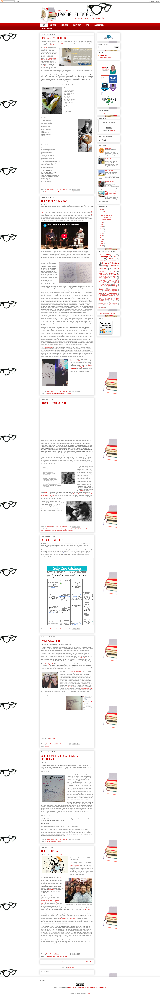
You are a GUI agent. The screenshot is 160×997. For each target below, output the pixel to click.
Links (111, 259)
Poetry (74, 191)
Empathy (59, 841)
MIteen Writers (103, 303)
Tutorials (111, 299)
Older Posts (89, 962)
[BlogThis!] (74, 190)
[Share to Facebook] (77, 190)
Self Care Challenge (52, 540)
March (103, 211)
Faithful (43, 65)
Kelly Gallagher (78, 360)
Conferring (54, 393)
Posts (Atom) (70, 967)
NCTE (99, 290)
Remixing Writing (109, 181)
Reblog (105, 304)
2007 (101, 246)
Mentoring (64, 191)
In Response (48, 530)
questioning (115, 305)
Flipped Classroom (103, 277)
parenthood (59, 530)
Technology (64, 956)
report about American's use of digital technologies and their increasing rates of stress (51, 902)
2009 (101, 241)
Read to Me (108, 148)
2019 (101, 222)
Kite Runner (115, 289)
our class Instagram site (86, 688)
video (106, 300)
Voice (109, 286)
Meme (110, 303)
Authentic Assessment (50, 529)
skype (101, 300)
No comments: (63, 189)
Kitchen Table (51, 44)
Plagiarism (115, 303)
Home (44, 25)
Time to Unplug (49, 851)
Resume (110, 304)
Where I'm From (109, 170)
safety (99, 307)
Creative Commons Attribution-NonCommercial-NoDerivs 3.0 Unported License (87, 987)
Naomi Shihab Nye (87, 214)
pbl (110, 305)
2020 (101, 209)
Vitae (88, 25)
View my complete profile (104, 57)
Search (99, 305)
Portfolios (100, 304)
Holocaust (108, 289)
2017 (101, 226)
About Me (53, 25)
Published (114, 285)
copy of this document (64, 552)
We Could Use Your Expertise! (110, 159)
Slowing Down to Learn (54, 403)
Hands (46, 492)
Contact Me (64, 25)
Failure (110, 288)
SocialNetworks (102, 286)
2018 (101, 224)
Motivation (114, 294)
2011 (101, 237)
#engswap (111, 300)
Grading (102, 284)
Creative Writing (48, 191)
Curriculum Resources (80, 529)
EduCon (104, 293)
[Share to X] (76, 190)
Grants (111, 302)
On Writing (70, 191)
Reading (47, 746)
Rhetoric (115, 304)
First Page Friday (49, 664)
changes (117, 299)
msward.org (52, 738)
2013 (101, 235)
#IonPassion (106, 290)
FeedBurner (112, 130)
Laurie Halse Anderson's (75, 671)
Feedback (110, 283)
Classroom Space (108, 291)
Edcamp (100, 302)
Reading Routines (50, 640)
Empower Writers (57, 191)
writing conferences (48, 347)
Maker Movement (105, 296)
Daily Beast (59, 854)
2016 (101, 229)
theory (103, 307)
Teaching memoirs (102, 295)
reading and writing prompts (59, 43)
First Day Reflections (113, 293)
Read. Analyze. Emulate (53, 38)
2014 (101, 233)
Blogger (88, 993)
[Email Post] (69, 189)
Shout (64, 673)
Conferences (48, 393)
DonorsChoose (62, 918)
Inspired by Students (106, 273)
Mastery (109, 284)
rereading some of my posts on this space (72, 253)
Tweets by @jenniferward (104, 113)
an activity (44, 47)
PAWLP (117, 283)
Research (114, 279)
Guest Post (116, 302)
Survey (106, 299)
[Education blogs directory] (105, 334)
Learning (54, 530)
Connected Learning (61, 529)
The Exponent (51, 889)
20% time (112, 271)
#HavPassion (105, 276)
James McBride (75, 214)
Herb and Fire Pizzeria (85, 657)
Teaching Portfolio (48, 28)
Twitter (110, 280)
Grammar (100, 294)
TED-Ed (115, 284)
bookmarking (105, 305)
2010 (101, 239)
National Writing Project (104, 298)
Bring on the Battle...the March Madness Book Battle (111, 193)
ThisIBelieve (113, 281)
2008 (101, 243)
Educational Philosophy (50, 841)
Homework (107, 294)
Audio (99, 291)
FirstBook (69, 686)
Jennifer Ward (103, 55)
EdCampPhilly (103, 288)
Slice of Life (58, 956)
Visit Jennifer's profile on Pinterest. (106, 313)
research (60, 879)
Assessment (114, 290)
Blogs (114, 276)
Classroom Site (99, 25)
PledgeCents (72, 918)
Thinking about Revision (54, 201)
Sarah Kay (80, 490)
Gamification (106, 302)
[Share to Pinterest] (79, 190)
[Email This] (73, 190)
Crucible (117, 295)
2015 (101, 231)
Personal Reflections (68, 530)
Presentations (77, 25)
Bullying (116, 300)
